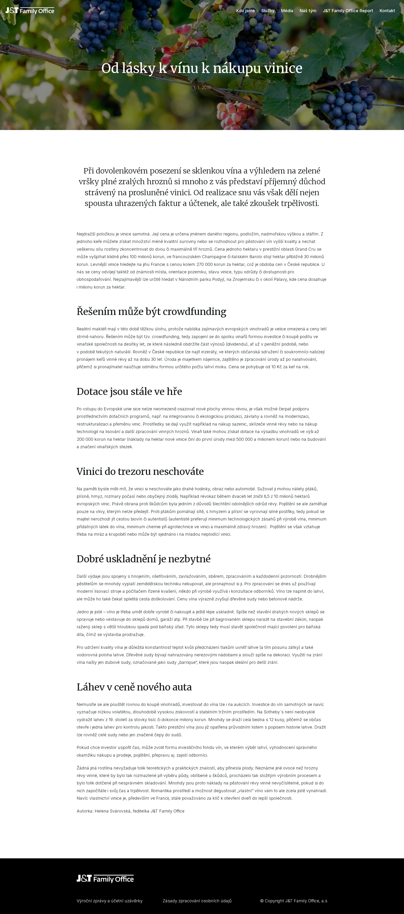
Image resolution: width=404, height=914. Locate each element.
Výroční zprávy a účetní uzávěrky (110, 900)
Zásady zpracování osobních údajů (197, 900)
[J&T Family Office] (30, 10)
